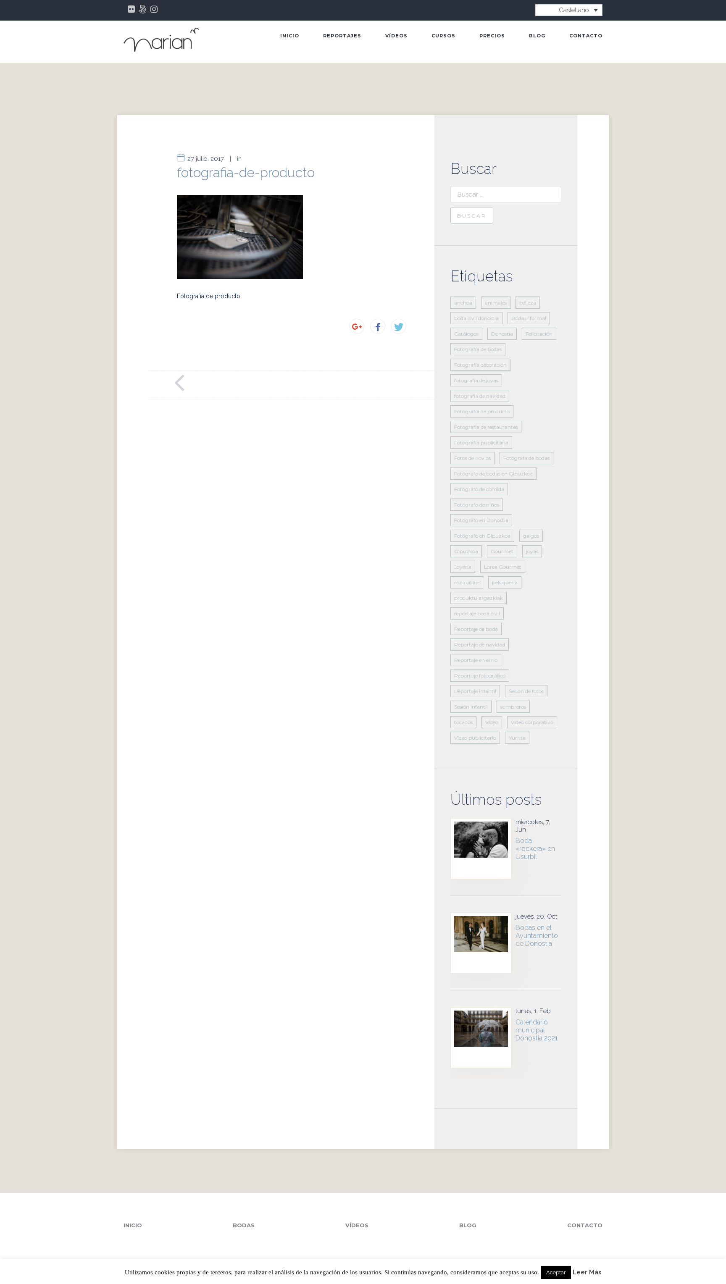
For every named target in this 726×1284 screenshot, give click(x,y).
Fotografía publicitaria (481, 442)
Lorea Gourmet (502, 567)
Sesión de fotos (526, 691)
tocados (463, 722)
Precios (492, 36)
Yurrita (517, 738)
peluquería (505, 582)
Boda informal (528, 318)
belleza (527, 302)
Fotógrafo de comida (479, 489)
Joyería (462, 567)
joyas (532, 551)
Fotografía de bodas (478, 349)
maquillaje (466, 582)
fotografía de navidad (479, 396)
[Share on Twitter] (398, 326)
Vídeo (491, 722)
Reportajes (342, 36)
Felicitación (539, 334)
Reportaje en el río (475, 660)
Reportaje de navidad (479, 644)
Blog (537, 36)
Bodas (244, 1225)
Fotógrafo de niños (476, 505)
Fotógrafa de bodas (526, 458)
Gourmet (502, 551)
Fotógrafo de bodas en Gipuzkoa (493, 473)
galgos (531, 536)
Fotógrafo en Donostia (481, 520)
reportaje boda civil (477, 613)
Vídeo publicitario (475, 738)
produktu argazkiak (478, 598)
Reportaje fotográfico (479, 675)
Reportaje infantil (475, 691)
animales (496, 302)
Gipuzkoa (466, 551)
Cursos (443, 36)
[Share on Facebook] (377, 326)
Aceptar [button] (556, 1272)
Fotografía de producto (482, 411)
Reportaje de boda (476, 629)
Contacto (585, 36)
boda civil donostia (476, 318)
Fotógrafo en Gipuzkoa (482, 536)
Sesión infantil (471, 707)
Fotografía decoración (480, 365)
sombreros (513, 707)
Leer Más (587, 1272)
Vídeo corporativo (532, 722)
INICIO (289, 36)
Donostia (502, 334)
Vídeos (396, 36)
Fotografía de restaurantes (486, 427)
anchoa (463, 302)
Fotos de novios (472, 458)
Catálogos (466, 334)
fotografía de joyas (476, 380)
